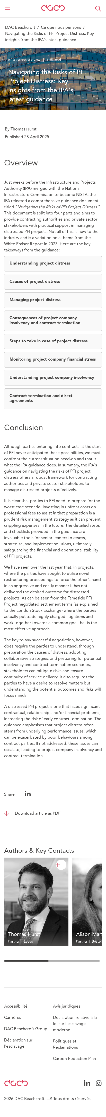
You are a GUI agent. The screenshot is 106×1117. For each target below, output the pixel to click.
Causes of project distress (35, 282)
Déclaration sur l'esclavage (18, 1043)
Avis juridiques (66, 1006)
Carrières (12, 1018)
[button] (98, 8)
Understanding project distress (40, 263)
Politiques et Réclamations (65, 1044)
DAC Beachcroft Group (25, 1029)
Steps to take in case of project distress (48, 341)
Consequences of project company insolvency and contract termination (45, 320)
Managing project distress (35, 300)
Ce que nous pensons (61, 27)
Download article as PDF (37, 813)
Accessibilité (16, 1006)
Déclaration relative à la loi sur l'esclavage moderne (75, 1024)
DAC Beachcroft (20, 27)
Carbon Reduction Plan (74, 1059)
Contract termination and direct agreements (41, 398)
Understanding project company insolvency (52, 378)
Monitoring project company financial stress (53, 360)
